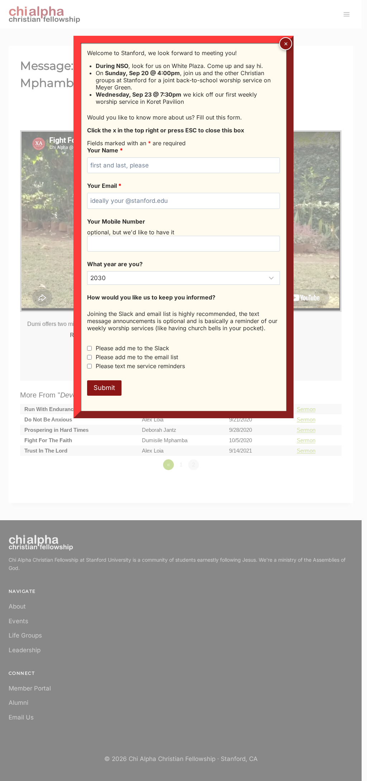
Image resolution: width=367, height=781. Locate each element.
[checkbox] (89, 348)
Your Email (104, 185)
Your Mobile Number (116, 221)
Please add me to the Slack (132, 348)
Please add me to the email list (137, 357)
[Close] (285, 43)
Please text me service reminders (140, 366)
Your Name (105, 150)
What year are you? (115, 264)
